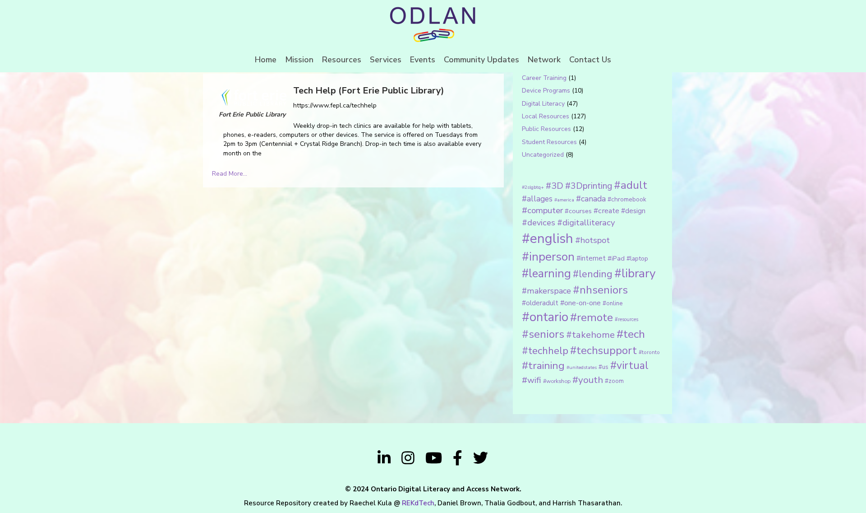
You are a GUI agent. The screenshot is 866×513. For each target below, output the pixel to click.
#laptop (637, 258)
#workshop (557, 381)
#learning (546, 273)
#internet (591, 258)
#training (543, 366)
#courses (578, 210)
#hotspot (592, 240)
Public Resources (546, 129)
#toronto (649, 352)
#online (612, 303)
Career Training (544, 78)
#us (603, 367)
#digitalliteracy (586, 222)
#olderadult (540, 303)
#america (564, 199)
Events (422, 59)
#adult (630, 185)
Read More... (229, 173)
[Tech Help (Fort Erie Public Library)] (252, 97)
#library (634, 273)
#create (606, 210)
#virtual (629, 366)
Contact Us (590, 59)
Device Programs (546, 90)
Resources (341, 59)
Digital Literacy (543, 103)
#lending (593, 274)
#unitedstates (582, 367)
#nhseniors (600, 290)
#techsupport (603, 350)
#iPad (616, 258)
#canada (591, 198)
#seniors (543, 334)
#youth (587, 379)
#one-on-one (580, 303)
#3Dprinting (588, 186)
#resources (626, 319)
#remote (591, 317)
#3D (554, 186)
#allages (537, 198)
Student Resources (549, 142)
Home (265, 59)
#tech (631, 334)
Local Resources (545, 116)
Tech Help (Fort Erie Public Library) (368, 90)
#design (633, 210)
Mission (299, 59)
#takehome (590, 334)
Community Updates (481, 59)
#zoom (614, 381)
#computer (542, 210)
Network (544, 59)
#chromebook (627, 199)
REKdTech (418, 503)
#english (547, 238)
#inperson (548, 257)
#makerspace (546, 290)
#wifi (531, 380)
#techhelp (545, 351)
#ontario (545, 317)
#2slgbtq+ (533, 187)
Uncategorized (543, 154)
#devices (538, 222)
